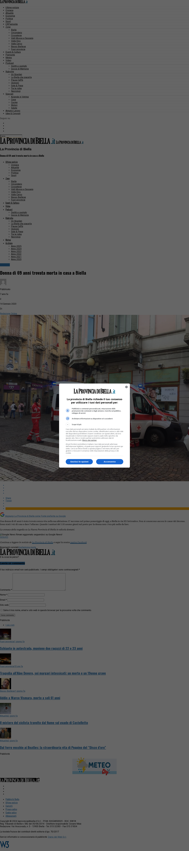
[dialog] (94, 425)
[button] (94, 424)
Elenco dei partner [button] (89, 440)
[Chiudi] (126, 387)
